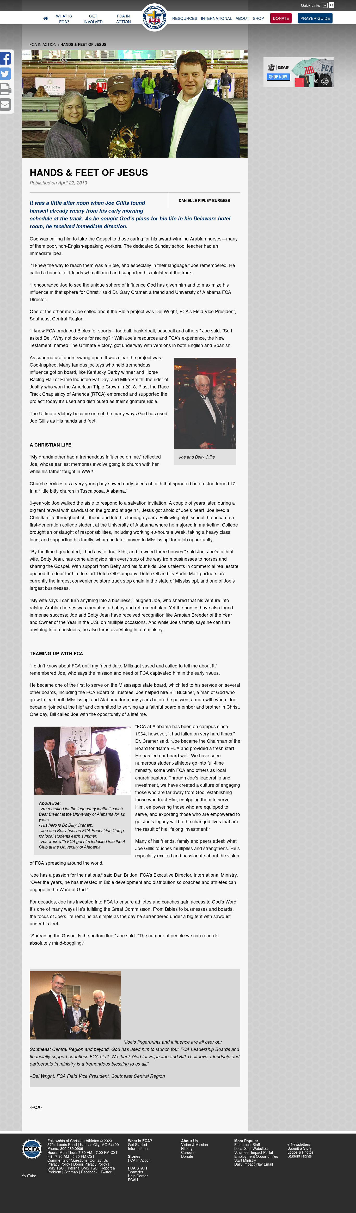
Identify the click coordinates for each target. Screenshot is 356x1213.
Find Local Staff (247, 1144)
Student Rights (299, 1156)
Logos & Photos (300, 1152)
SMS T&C (55, 1168)
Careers (187, 1152)
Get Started (137, 1144)
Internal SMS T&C (82, 1168)
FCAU (133, 1179)
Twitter (106, 1171)
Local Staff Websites (251, 1148)
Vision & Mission (194, 1144)
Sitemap (71, 1171)
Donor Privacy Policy (90, 1164)
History (187, 1148)
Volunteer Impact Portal (253, 1152)
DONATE (281, 18)
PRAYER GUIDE (315, 18)
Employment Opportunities (256, 1156)
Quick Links (310, 5)
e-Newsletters (298, 1144)
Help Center (138, 1175)
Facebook (89, 1171)
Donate (187, 1156)
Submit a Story (299, 1148)
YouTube (29, 1175)
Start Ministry (245, 1160)
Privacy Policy (58, 1164)
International (138, 1148)
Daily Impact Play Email (253, 1164)
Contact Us (99, 1160)
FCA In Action (42, 44)
